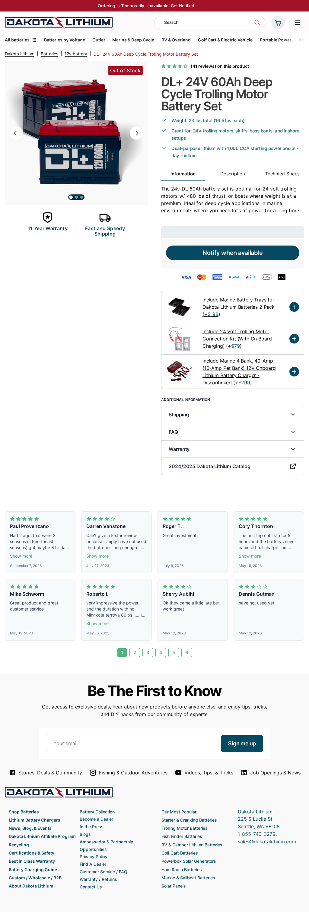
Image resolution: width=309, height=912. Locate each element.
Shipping (179, 415)
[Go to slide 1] (71, 197)
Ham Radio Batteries (181, 869)
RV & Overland (176, 39)
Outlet (98, 39)
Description (232, 174)
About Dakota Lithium (31, 885)
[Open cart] (278, 22)
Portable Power (275, 39)
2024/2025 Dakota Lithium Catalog (209, 466)
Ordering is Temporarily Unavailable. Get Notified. (147, 5)
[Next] (136, 133)
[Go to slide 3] (81, 197)
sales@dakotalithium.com (267, 842)
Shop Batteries (24, 811)
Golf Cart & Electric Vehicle (225, 39)
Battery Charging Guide (33, 869)
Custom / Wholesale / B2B (35, 877)
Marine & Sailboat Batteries (188, 877)
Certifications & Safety (31, 852)
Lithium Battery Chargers (34, 819)
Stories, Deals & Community (50, 773)
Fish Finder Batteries (181, 836)
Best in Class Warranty (32, 861)
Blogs (85, 834)
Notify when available (232, 252)
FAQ (173, 432)
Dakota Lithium (19, 53)
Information (183, 174)
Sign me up (242, 743)
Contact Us (91, 886)
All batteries (17, 39)
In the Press (92, 826)
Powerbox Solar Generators (188, 861)
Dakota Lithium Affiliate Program (42, 836)
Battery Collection (97, 811)
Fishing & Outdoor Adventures (133, 773)
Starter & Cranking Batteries (189, 819)
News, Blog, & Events (30, 828)
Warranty (179, 449)
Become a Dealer (96, 819)
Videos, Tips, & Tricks (208, 773)
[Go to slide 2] (76, 197)
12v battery (76, 53)
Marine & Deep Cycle (133, 39)
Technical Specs (282, 174)
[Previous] (16, 133)
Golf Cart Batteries (179, 852)
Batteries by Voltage (64, 39)
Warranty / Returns (98, 879)
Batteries (49, 53)
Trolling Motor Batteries (184, 828)
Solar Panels (173, 885)
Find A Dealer (93, 864)
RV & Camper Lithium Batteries (191, 844)
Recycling (19, 844)
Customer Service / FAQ (103, 871)
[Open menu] (297, 22)
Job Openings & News (275, 773)
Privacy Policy (93, 856)
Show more (21, 556)
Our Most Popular (178, 811)
